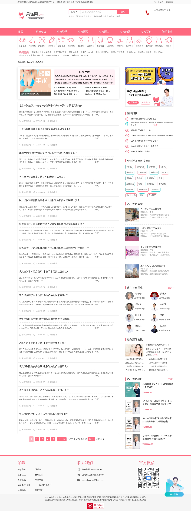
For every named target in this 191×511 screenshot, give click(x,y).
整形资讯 (62, 31)
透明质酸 (80, 16)
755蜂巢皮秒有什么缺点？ (141, 151)
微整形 (59, 2)
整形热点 (22, 480)
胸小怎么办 (131, 195)
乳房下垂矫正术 (60, 52)
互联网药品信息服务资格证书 (55, 500)
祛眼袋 (163, 167)
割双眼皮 (150, 184)
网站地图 (39, 480)
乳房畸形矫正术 (37, 55)
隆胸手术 (47, 52)
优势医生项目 (45, 485)
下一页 (62, 439)
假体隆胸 (84, 55)
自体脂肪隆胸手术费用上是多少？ (144, 146)
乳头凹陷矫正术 (102, 52)
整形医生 (104, 31)
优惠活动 (22, 490)
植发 (142, 195)
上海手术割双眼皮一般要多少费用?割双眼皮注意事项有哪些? (135, 366)
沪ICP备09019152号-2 (113, 497)
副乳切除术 (158, 52)
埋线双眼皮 (142, 190)
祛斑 (140, 184)
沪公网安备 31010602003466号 (134, 497)
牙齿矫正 (152, 195)
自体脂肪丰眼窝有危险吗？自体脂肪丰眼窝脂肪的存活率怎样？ (135, 359)
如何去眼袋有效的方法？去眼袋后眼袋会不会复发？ (135, 363)
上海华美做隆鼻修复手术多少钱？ (144, 141)
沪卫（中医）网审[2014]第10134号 (121, 500)
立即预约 (133, 102)
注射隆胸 (97, 16)
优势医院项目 (24, 485)
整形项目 (41, 31)
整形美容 (22, 469)
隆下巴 (165, 172)
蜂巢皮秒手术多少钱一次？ (142, 130)
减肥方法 (130, 184)
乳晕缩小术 (131, 52)
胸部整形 (30, 62)
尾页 (91, 439)
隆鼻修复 (130, 190)
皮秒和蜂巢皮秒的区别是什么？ (143, 119)
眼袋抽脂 (140, 167)
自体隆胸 (65, 55)
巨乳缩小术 (73, 52)
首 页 (20, 31)
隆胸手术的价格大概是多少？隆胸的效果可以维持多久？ (67, 91)
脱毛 (118, 16)
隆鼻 (105, 16)
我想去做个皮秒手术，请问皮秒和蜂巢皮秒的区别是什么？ (152, 124)
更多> (170, 287)
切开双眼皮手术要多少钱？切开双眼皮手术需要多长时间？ (135, 370)
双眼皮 (129, 167)
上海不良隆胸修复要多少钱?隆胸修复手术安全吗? (97, 88)
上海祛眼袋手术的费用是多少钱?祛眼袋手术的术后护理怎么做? (159, 363)
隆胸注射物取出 (52, 55)
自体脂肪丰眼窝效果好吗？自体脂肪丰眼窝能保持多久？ (159, 370)
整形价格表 (75, 2)
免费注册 (169, 2)
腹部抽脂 (155, 190)
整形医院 (66, 2)
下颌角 (71, 16)
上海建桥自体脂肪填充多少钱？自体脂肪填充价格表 (152, 135)
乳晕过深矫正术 (117, 52)
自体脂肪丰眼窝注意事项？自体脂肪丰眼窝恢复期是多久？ (159, 359)
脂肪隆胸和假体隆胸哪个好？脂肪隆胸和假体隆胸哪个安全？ (67, 94)
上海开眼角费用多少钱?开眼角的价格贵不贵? (159, 366)
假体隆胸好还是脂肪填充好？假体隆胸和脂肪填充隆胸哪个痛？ (97, 94)
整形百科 (146, 31)
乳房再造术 (23, 55)
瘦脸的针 (130, 172)
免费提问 (145, 102)
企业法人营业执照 (139, 500)
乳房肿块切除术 (144, 52)
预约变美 (167, 31)
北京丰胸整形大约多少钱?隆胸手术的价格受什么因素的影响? (67, 88)
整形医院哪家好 (86, 2)
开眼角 (88, 16)
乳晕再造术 (36, 52)
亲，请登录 (158, 2)
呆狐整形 (21, 62)
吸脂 (160, 178)
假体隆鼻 (152, 167)
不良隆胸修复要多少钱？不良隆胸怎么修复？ (97, 91)
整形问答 (125, 31)
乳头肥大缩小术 (87, 52)
